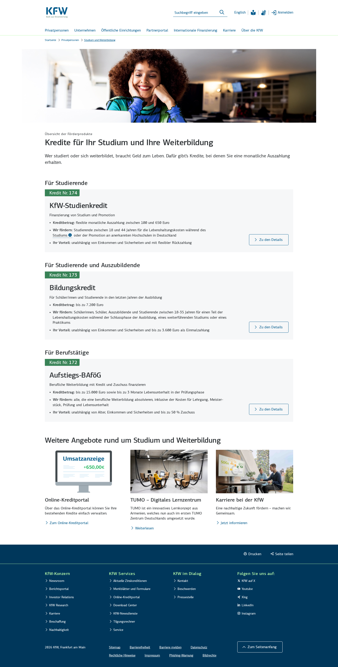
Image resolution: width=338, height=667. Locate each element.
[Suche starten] (222, 12)
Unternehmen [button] (84, 30)
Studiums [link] (60, 235)
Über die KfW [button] (252, 30)
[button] (260, 647)
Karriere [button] (229, 30)
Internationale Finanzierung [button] (195, 30)
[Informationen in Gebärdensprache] (263, 12)
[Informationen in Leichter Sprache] (253, 12)
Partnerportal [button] (157, 30)
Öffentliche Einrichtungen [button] (121, 30)
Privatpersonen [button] (57, 30)
